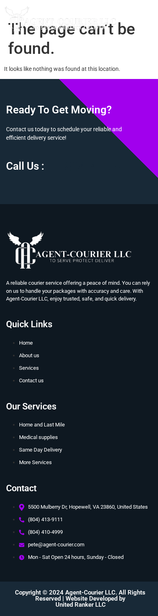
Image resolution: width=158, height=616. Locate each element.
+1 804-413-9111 (95, 167)
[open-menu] (142, 25)
